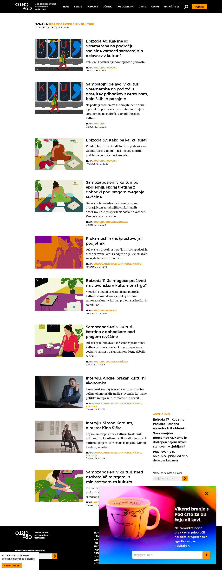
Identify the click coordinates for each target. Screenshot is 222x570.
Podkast (92, 6)
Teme (66, 6)
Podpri (199, 6)
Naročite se (171, 6)
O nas (142, 6)
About (155, 6)
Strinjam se (12, 565)
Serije (78, 6)
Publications (125, 6)
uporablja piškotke (24, 558)
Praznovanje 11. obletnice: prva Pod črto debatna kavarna (170, 456)
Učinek (107, 6)
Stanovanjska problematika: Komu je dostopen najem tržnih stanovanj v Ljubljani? (170, 439)
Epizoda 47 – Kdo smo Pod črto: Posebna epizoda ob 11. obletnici (169, 424)
